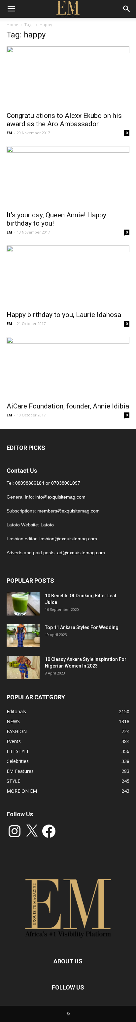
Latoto (47, 524)
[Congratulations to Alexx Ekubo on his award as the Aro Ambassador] (68, 76)
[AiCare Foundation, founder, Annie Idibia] (68, 367)
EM (9, 132)
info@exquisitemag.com (60, 497)
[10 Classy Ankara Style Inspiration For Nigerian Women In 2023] (23, 667)
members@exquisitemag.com (68, 510)
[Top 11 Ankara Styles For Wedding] (23, 635)
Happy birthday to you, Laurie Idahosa (64, 315)
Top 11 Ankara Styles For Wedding (82, 627)
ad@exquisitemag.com (81, 552)
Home (12, 24)
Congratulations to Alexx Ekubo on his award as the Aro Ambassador (64, 120)
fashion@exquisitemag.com (68, 538)
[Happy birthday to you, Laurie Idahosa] (68, 275)
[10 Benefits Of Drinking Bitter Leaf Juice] (23, 604)
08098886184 (29, 483)
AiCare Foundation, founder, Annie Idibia (68, 406)
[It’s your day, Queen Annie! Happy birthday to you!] (68, 176)
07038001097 (65, 483)
